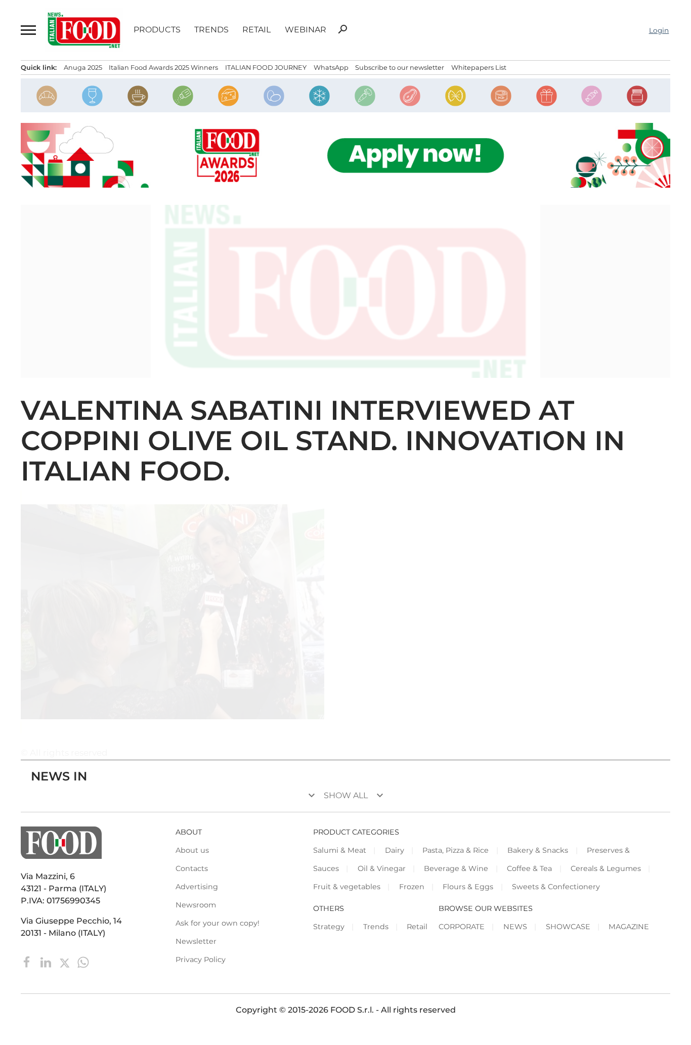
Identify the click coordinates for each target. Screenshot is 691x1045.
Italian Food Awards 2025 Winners (163, 67)
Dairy (394, 850)
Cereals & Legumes (606, 868)
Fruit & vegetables (346, 886)
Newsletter (196, 941)
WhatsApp (331, 67)
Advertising (197, 886)
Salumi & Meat (339, 850)
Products (157, 30)
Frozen (411, 886)
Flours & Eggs (468, 886)
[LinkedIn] (46, 961)
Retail (256, 30)
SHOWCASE (568, 926)
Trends (211, 30)
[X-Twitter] (65, 961)
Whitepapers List (478, 67)
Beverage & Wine (456, 868)
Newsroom (196, 904)
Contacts (192, 868)
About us (192, 850)
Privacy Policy (201, 959)
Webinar (305, 30)
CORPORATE (462, 926)
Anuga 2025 (83, 67)
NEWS (515, 926)
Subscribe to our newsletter (399, 67)
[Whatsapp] (83, 961)
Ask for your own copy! (218, 923)
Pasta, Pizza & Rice (455, 850)
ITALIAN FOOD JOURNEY (266, 67)
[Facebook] (28, 961)
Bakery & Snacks (537, 850)
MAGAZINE (629, 926)
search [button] (342, 29)
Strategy (328, 926)
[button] (27, 30)
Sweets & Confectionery (556, 886)
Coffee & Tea (529, 868)
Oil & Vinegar (382, 868)
